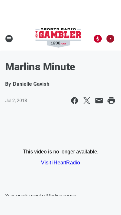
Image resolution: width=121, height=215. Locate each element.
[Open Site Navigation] (9, 39)
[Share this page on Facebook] (74, 100)
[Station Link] (58, 38)
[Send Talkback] (98, 39)
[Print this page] (111, 100)
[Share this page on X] (86, 100)
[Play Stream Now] (110, 39)
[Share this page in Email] (99, 100)
